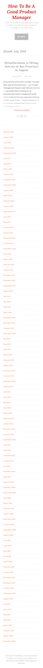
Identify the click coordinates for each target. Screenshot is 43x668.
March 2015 (7, 312)
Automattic (30, 658)
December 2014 (9, 318)
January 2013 (8, 424)
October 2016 (8, 243)
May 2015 (7, 302)
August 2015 (8, 291)
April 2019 (7, 164)
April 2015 (7, 307)
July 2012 (6, 445)
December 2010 (9, 471)
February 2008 (8, 567)
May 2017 (7, 222)
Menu (23, 36)
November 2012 (9, 429)
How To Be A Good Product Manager (21, 11)
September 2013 (9, 381)
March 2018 (7, 196)
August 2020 (8, 137)
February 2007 (8, 631)
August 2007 (8, 599)
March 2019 (7, 169)
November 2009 (9, 487)
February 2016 (8, 264)
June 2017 (7, 217)
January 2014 (8, 365)
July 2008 (6, 540)
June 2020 (7, 142)
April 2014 (7, 349)
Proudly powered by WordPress (21, 656)
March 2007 (7, 625)
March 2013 (7, 413)
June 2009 (7, 498)
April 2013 (7, 408)
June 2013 (7, 397)
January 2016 (8, 270)
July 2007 (6, 604)
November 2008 (9, 519)
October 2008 (8, 524)
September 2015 (9, 286)
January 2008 (8, 572)
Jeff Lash (27, 76)
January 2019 (8, 174)
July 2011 (6, 466)
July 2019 (6, 158)
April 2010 (7, 477)
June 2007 (7, 609)
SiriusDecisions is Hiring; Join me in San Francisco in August (21, 66)
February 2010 (8, 482)
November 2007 (9, 583)
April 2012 (7, 450)
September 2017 (9, 211)
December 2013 (9, 371)
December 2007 (9, 577)
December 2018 (9, 180)
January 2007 (8, 636)
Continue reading (27, 110)
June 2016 (7, 254)
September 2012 (9, 440)
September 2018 (9, 185)
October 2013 (8, 376)
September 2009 (9, 493)
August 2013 (8, 387)
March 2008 (7, 562)
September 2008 (9, 530)
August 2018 (8, 190)
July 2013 (6, 392)
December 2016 (9, 238)
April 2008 (7, 556)
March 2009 (7, 503)
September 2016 (9, 249)
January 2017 (8, 233)
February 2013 (8, 418)
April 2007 (7, 620)
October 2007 (8, 588)
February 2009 (8, 509)
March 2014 (7, 355)
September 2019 (9, 153)
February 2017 (8, 227)
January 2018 (8, 206)
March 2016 (7, 259)
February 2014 (8, 360)
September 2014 (9, 333)
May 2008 (7, 551)
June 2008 (7, 546)
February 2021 (8, 132)
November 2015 (9, 280)
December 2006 (9, 641)
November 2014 (9, 323)
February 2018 (8, 201)
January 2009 (8, 514)
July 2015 (6, 296)
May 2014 (7, 344)
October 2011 (8, 461)
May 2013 (7, 402)
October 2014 (8, 328)
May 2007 (7, 615)
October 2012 (8, 434)
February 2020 (8, 148)
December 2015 (9, 275)
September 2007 (9, 593)
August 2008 (8, 535)
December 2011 (9, 455)
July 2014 (6, 339)
